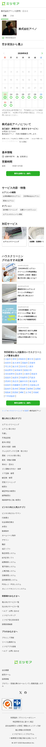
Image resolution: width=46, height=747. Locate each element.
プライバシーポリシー (27, 718)
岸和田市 (22, 359)
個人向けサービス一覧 (10, 602)
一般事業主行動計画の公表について (23, 738)
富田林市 (18, 370)
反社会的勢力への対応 (14, 726)
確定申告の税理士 (9, 491)
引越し (4, 433)
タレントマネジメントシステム (14, 589)
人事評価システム (9, 571)
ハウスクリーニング (15, 411)
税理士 (4, 487)
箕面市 (8, 377)
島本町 (15, 388)
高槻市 (25, 363)
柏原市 (15, 377)
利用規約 (14, 718)
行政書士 (5, 518)
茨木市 (23, 366)
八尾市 (30, 366)
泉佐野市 (9, 370)
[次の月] (42, 53)
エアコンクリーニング (10, 424)
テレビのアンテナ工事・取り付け (15, 451)
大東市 (27, 374)
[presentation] (4, 15)
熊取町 (8, 392)
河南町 (36, 392)
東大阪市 (33, 381)
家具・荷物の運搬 (9, 460)
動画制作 (5, 531)
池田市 (38, 359)
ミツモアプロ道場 (9, 646)
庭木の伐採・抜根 (9, 447)
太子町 (28, 392)
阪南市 (8, 388)
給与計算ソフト (8, 558)
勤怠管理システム (9, 553)
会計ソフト (6, 549)
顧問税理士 (6, 495)
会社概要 (5, 670)
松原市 (19, 374)
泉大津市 (16, 363)
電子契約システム (9, 566)
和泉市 (34, 374)
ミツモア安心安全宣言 (10, 620)
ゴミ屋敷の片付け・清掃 (11, 469)
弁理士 (4, 526)
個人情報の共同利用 (23, 730)
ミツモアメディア (9, 615)
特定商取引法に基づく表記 (23, 722)
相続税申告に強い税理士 (11, 500)
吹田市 (8, 363)
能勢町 (30, 388)
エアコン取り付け (9, 429)
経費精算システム (9, 562)
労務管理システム (9, 575)
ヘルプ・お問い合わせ (10, 611)
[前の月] (4, 53)
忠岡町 (38, 388)
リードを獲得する (9, 642)
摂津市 (8, 381)
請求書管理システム (9, 580)
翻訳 (3, 544)
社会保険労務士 (8, 522)
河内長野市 (10, 374)
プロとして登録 (8, 637)
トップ (4, 411)
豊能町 (23, 388)
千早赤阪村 (10, 396)
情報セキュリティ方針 (32, 726)
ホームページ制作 (9, 535)
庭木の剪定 (6, 442)
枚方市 (15, 366)
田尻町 (15, 392)
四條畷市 (16, 385)
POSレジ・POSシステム (11, 584)
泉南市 (8, 385)
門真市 (32, 377)
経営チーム (6, 674)
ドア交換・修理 (8, 473)
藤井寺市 (24, 381)
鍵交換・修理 (7, 478)
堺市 (14, 359)
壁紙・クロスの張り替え (11, 455)
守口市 (8, 366)
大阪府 (26, 411)
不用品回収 (6, 438)
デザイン (5, 540)
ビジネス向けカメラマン (11, 513)
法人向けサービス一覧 (10, 606)
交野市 (25, 385)
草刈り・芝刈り (8, 464)
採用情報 (5, 679)
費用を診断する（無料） (23, 173)
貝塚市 (32, 363)
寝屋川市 (28, 370)
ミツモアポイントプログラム (23, 734)
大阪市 (8, 359)
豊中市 (30, 359)
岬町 (22, 392)
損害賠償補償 (7, 624)
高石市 (15, 381)
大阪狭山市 (34, 385)
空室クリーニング (9, 482)
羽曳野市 (24, 377)
